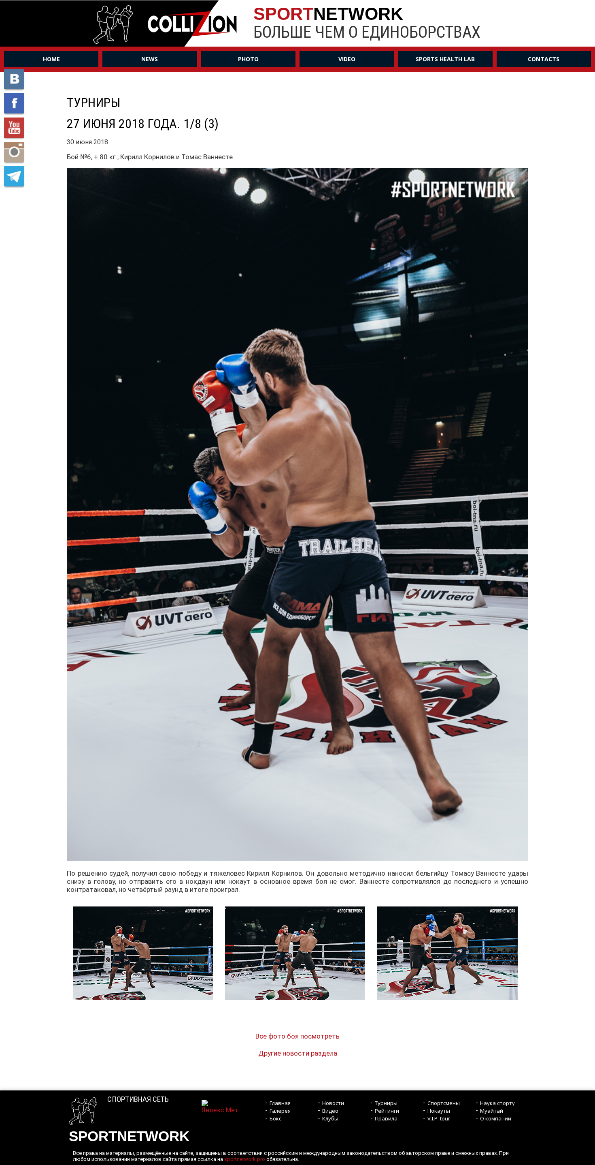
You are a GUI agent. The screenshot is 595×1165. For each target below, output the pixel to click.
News (149, 59)
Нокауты (438, 1110)
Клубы (330, 1118)
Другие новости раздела (297, 1053)
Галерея (280, 1110)
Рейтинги (387, 1110)
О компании (495, 1118)
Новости (333, 1103)
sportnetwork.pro (244, 1159)
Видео (330, 1110)
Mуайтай (491, 1110)
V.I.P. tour (438, 1118)
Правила (386, 1118)
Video (346, 59)
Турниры (386, 1103)
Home (51, 59)
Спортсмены (443, 1103)
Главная (280, 1103)
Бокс (275, 1118)
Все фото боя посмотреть (297, 1036)
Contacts (543, 59)
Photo (248, 59)
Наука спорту (497, 1103)
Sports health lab (445, 59)
